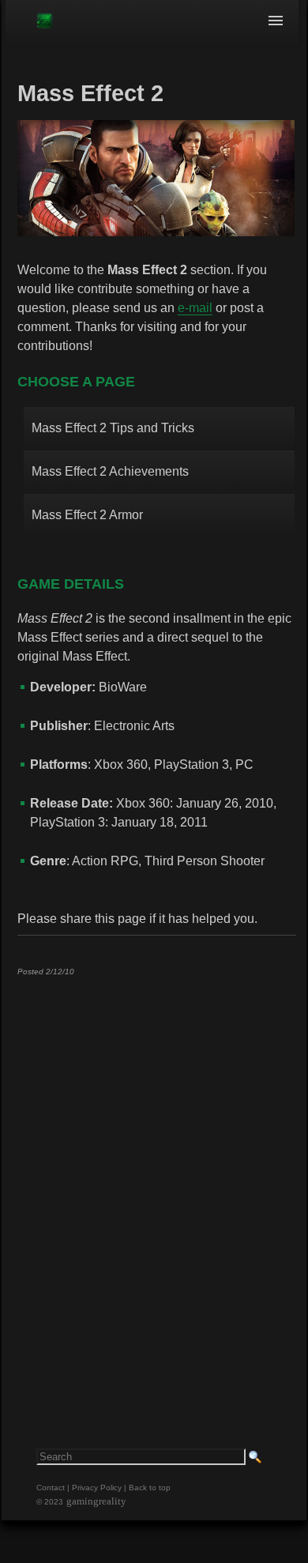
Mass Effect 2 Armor (87, 515)
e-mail (195, 307)
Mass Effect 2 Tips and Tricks (113, 428)
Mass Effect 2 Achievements (110, 471)
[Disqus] (156, 1185)
